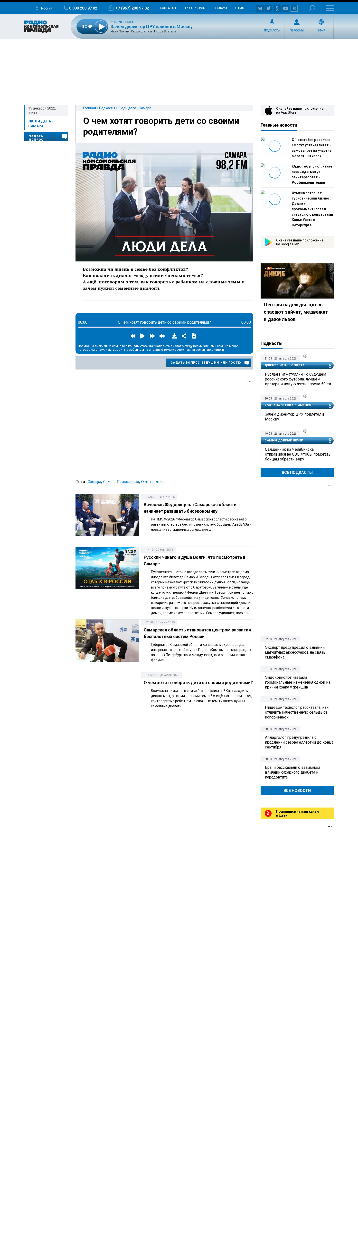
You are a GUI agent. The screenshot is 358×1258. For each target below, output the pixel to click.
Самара (94, 481)
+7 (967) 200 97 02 (132, 8)
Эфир (321, 30)
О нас (239, 8)
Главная (89, 108)
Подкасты (272, 30)
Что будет (126, 22)
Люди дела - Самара (134, 108)
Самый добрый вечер (283, 440)
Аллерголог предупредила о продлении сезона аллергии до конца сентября (299, 742)
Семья (109, 481)
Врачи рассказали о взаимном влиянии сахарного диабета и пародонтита (292, 772)
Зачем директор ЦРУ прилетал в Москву (295, 416)
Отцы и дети (153, 481)
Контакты (168, 8)
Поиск (312, 8)
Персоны (297, 30)
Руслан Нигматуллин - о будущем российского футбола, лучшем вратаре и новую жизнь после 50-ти (298, 379)
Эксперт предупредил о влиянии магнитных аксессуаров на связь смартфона (295, 652)
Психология (128, 481)
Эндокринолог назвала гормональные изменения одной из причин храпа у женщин (297, 682)
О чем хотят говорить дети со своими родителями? (198, 682)
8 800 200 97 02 (83, 8)
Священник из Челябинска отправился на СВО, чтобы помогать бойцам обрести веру (297, 454)
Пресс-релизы (195, 8)
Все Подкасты (297, 472)
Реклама (220, 8)
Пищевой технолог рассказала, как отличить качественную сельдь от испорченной (297, 712)
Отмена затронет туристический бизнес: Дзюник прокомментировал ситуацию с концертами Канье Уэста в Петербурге (312, 209)
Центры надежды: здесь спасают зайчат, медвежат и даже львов (296, 312)
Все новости (297, 790)
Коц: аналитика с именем (288, 405)
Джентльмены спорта (284, 365)
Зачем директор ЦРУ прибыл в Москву (152, 26)
